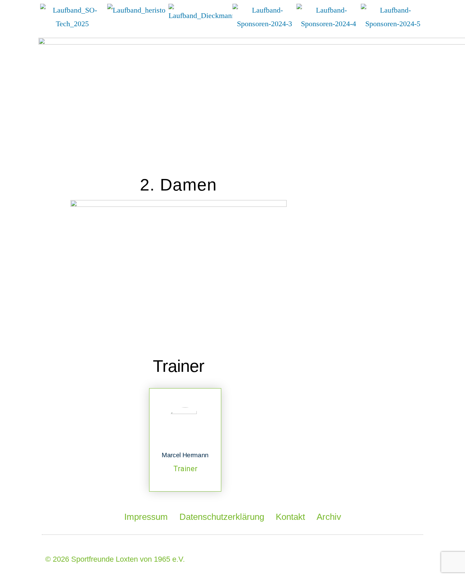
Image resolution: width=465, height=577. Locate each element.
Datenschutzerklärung (221, 517)
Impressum (146, 517)
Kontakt (290, 517)
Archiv (329, 517)
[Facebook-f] (372, 556)
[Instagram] (411, 556)
